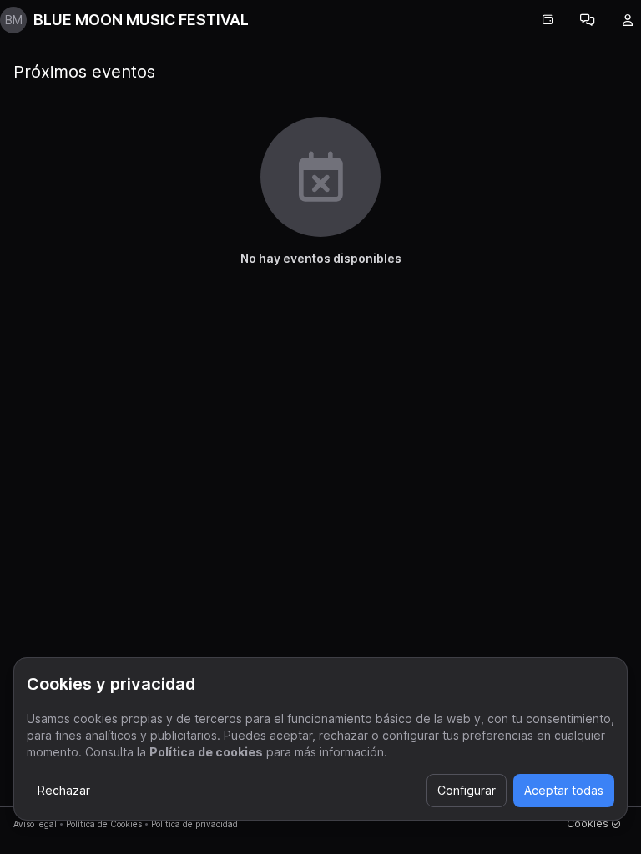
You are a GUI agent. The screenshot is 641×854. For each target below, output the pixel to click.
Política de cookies (206, 752)
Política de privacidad (194, 824)
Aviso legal (35, 824)
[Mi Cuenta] (627, 20)
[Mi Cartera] (547, 20)
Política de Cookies (104, 824)
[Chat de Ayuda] (587, 20)
